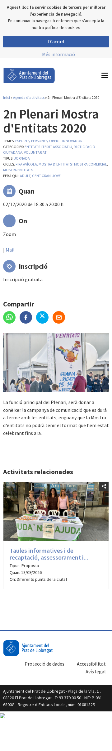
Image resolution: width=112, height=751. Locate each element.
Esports (22, 140)
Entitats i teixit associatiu (48, 146)
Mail (10, 250)
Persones (39, 140)
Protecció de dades (44, 664)
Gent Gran (41, 175)
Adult (25, 175)
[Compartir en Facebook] (28, 318)
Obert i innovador (65, 140)
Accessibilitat (91, 664)
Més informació (58, 54)
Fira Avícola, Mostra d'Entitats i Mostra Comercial (61, 164)
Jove (56, 175)
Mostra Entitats (18, 169)
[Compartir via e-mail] (60, 318)
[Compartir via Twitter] (44, 318)
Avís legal (96, 671)
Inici (6, 97)
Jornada (22, 158)
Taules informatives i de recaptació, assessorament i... (49, 553)
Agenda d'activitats (28, 97)
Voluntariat (35, 152)
